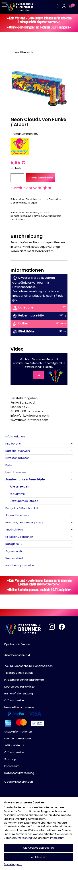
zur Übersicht (24, 52)
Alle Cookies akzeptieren (38, 848)
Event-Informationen (18, 738)
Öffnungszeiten (14, 700)
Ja (38, 375)
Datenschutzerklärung (18, 838)
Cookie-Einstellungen (18, 781)
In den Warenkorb (40, 177)
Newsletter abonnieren (19, 707)
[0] (70, 6)
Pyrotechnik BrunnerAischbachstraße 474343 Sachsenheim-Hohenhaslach (28, 655)
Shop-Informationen (18, 731)
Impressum (57, 838)
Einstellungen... (13, 864)
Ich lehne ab (38, 857)
